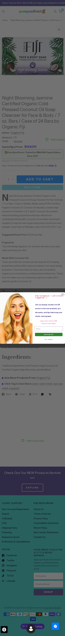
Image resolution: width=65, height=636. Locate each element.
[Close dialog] (62, 294)
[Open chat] (55, 626)
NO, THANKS (49, 339)
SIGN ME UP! (49, 334)
